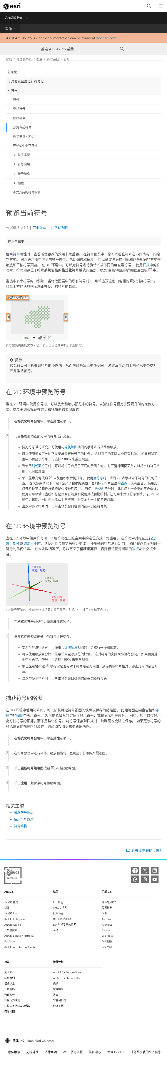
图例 (19, 716)
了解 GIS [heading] (107, 891)
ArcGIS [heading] (9, 891)
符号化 (12, 72)
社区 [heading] (55, 891)
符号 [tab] (14, 91)
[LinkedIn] (155, 870)
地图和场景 (24, 59)
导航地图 (70, 447)
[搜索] (149, 6)
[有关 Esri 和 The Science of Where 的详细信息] (13, 876)
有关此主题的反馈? (146, 850)
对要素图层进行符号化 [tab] (27, 81)
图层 (39, 59)
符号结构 (24, 174)
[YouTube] (155, 879)
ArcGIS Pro (13, 18)
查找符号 (19, 109)
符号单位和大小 (23, 136)
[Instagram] (145, 879)
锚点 (124, 483)
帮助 (8, 29)
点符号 (98, 478)
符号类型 (24, 155)
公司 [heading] (7, 962)
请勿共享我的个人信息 (145, 1052)
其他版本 (39, 228)
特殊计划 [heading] (58, 962)
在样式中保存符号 (25, 145)
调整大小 (30, 543)
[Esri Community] (135, 879)
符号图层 (24, 164)
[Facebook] (135, 870)
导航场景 (70, 647)
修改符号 (19, 118)
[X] (145, 870)
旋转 (16, 543)
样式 (146, 265)
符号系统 (53, 59)
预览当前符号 (22, 127)
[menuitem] (28, 902)
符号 (67, 59)
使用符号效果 (23, 819)
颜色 (21, 183)
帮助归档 (60, 227)
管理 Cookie (115, 1052)
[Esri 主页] (12, 6)
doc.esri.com (106, 38)
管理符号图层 (23, 813)
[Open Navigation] (161, 6)
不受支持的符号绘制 (26, 192)
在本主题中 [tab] (16, 241)
